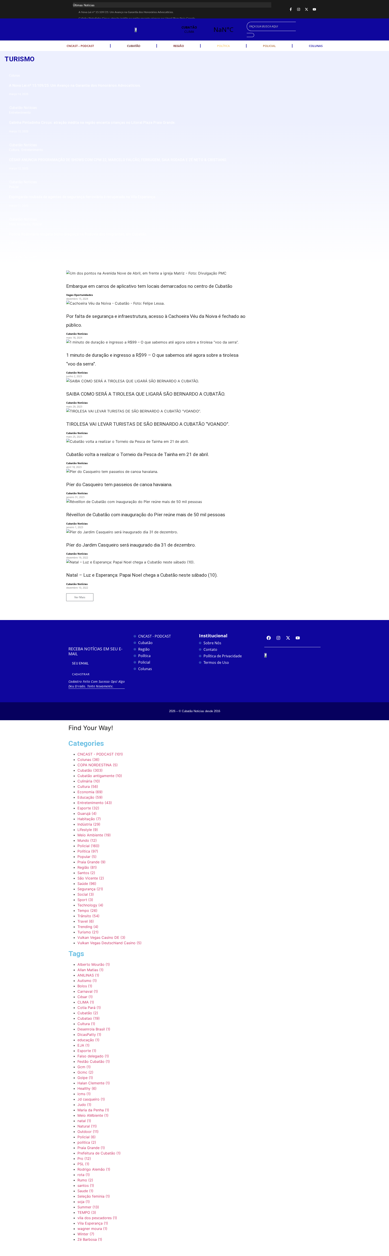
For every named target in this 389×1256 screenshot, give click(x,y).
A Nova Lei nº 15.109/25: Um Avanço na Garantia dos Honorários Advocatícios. (126, 12)
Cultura (15, 150)
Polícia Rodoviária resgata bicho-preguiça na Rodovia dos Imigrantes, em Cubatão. (78, 234)
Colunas (316, 46)
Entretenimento (20, 112)
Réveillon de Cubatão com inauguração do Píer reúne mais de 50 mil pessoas (145, 514)
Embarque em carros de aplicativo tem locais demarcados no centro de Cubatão (149, 286)
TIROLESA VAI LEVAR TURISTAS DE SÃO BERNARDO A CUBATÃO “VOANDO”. (147, 424)
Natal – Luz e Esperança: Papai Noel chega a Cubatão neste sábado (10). (142, 575)
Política (223, 46)
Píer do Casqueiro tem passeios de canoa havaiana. (119, 484)
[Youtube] (314, 9)
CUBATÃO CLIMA (206, 29)
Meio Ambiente (20, 224)
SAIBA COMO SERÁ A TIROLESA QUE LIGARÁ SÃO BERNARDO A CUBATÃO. (145, 394)
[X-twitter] (306, 9)
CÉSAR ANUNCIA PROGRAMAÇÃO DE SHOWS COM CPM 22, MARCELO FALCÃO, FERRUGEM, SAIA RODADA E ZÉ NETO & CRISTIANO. (118, 160)
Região (178, 46)
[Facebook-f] (290, 9)
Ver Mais (79, 597)
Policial (269, 46)
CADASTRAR (80, 674)
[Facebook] (268, 638)
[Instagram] (298, 9)
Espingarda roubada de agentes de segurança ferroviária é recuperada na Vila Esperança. (82, 197)
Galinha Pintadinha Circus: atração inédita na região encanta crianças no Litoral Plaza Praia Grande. (92, 122)
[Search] (250, 35)
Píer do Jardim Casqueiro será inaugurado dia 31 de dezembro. (131, 545)
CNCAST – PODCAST (80, 46)
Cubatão (133, 46)
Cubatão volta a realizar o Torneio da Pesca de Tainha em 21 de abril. (137, 454)
